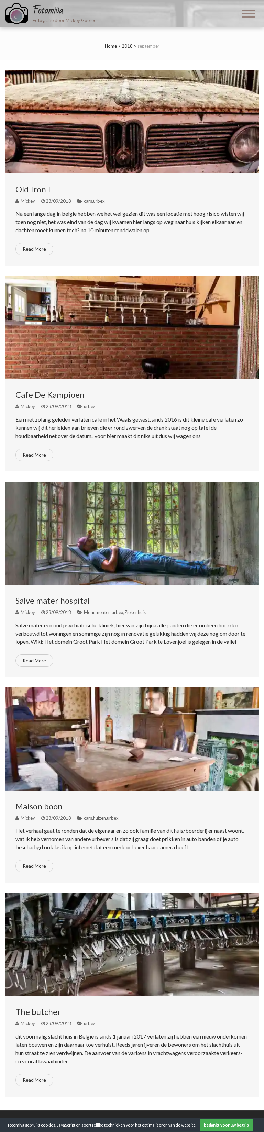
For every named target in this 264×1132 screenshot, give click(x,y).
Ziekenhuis (135, 612)
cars (88, 201)
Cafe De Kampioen (50, 395)
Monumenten (97, 612)
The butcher (38, 1012)
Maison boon (39, 806)
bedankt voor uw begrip (226, 1125)
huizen (99, 818)
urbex (99, 201)
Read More (34, 249)
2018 (127, 46)
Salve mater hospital (52, 600)
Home (111, 46)
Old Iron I (33, 189)
